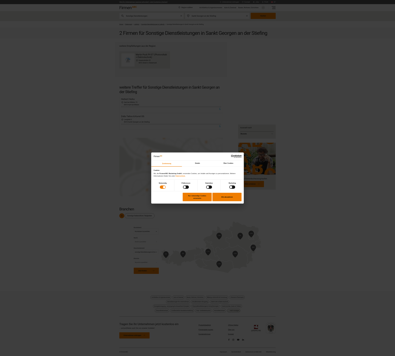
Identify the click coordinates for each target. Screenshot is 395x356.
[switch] (186, 187)
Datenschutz (180, 176)
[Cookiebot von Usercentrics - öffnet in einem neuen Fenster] (233, 156)
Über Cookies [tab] (228, 163)
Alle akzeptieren (227, 197)
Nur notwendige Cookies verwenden (197, 197)
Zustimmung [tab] (166, 163)
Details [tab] (197, 163)
